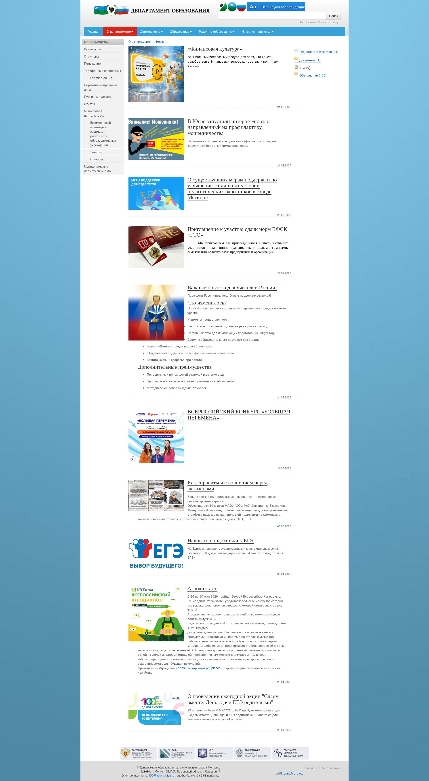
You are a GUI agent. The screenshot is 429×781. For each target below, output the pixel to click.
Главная (93, 31)
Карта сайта (307, 22)
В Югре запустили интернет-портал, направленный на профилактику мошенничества (229, 127)
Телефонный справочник (102, 70)
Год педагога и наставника (319, 51)
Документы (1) (309, 60)
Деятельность (150, 31)
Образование (179, 31)
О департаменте (119, 31)
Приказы (96, 159)
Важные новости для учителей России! (232, 287)
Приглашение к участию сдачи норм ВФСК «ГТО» (237, 232)
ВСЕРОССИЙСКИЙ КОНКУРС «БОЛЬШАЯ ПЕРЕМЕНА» (238, 414)
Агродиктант (202, 588)
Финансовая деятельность (94, 113)
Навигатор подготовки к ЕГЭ (220, 540)
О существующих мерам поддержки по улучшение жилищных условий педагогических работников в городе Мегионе (232, 188)
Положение (92, 63)
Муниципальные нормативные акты (97, 168)
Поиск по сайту (328, 22)
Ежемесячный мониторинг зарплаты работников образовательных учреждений (103, 133)
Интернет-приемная (256, 31)
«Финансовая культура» (214, 49)
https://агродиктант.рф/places (199, 668)
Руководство (93, 49)
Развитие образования (215, 31)
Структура (91, 56)
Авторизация (331, 768)
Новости (161, 42)
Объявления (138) (312, 75)
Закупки (96, 152)
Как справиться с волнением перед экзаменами (227, 485)
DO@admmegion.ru (161, 775)
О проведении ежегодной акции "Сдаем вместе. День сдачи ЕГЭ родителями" (233, 699)
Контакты (310, 768)
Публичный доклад (97, 96)
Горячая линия (101, 77)
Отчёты (89, 103)
